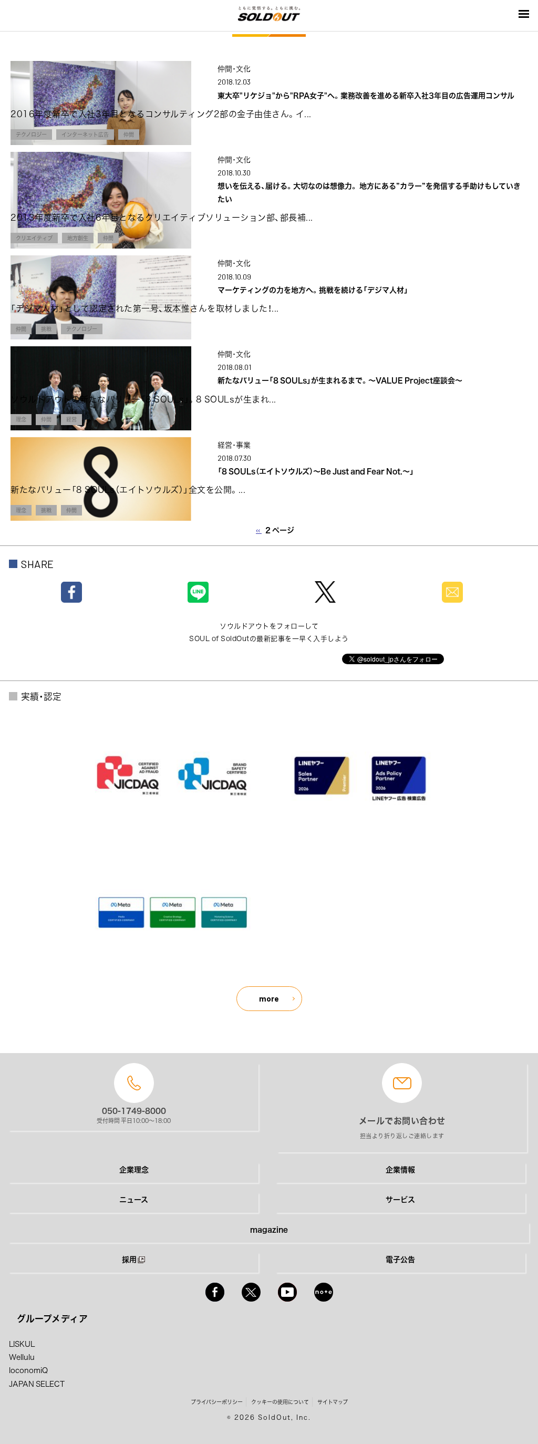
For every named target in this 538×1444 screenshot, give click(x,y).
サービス (400, 1199)
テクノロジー (31, 134)
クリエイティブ (34, 238)
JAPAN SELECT (37, 1383)
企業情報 (400, 1169)
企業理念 (134, 1169)
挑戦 (46, 329)
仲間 (128, 134)
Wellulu (22, 1357)
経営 (71, 419)
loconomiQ (28, 1370)
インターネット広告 (85, 134)
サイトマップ (332, 1402)
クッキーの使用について (280, 1402)
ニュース (133, 1199)
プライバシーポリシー (217, 1402)
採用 (129, 1259)
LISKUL (22, 1343)
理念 (21, 419)
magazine (269, 1229)
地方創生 (77, 238)
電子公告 (400, 1259)
